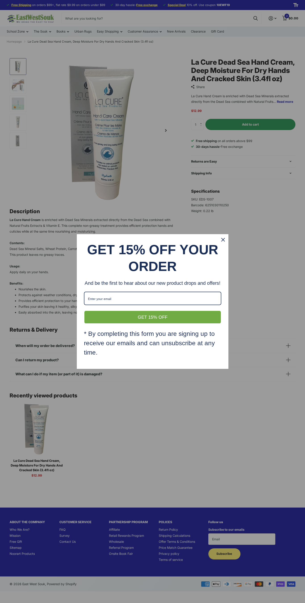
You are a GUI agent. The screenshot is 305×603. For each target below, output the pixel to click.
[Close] (223, 239)
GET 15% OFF (152, 317)
